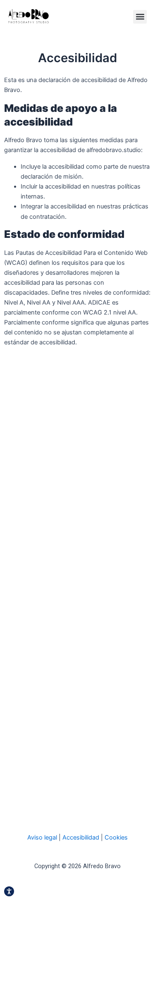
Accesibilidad (80, 837)
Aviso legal (42, 837)
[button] (140, 17)
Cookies (116, 837)
